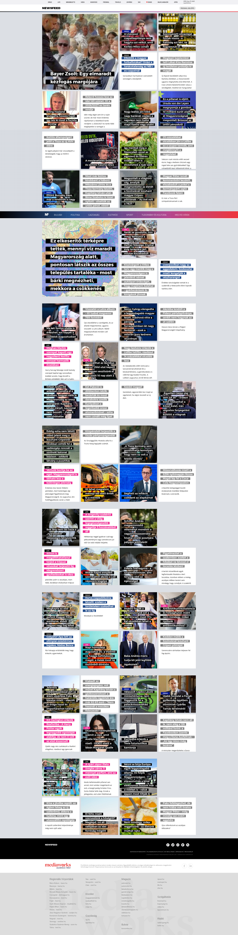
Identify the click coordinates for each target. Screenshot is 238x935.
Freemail (106, 2)
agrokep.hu (90, 923)
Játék (176, 2)
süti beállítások (169, 851)
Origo (50, 2)
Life (59, 2)
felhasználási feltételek (155, 851)
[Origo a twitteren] (172, 844)
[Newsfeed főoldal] (51, 844)
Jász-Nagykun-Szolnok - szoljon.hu (63, 913)
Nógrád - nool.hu (56, 919)
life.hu (159, 885)
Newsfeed (93, 2)
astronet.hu (125, 883)
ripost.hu (160, 879)
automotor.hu (126, 886)
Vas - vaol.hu (91, 879)
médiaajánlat (189, 851)
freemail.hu (161, 901)
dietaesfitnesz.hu (128, 907)
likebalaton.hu (126, 895)
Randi (150, 2)
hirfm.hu (160, 926)
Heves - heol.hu (56, 910)
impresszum (179, 851)
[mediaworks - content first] (58, 866)
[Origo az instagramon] (177, 844)
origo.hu (89, 907)
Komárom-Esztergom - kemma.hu (63, 916)
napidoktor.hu (126, 898)
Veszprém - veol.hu (93, 882)
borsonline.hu (126, 928)
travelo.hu (125, 904)
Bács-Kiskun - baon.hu (58, 883)
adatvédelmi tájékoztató (138, 851)
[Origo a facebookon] (167, 844)
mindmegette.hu (127, 901)
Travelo (118, 2)
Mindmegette (70, 2)
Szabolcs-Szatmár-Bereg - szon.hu (63, 924)
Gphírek (129, 2)
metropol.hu (162, 882)
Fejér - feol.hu (55, 901)
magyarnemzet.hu (93, 898)
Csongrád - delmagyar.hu (60, 895)
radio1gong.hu (163, 923)
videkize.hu (125, 913)
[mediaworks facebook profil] (184, 865)
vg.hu (88, 920)
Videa (83, 2)
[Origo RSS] (187, 844)
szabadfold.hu (91, 901)
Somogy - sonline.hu (58, 921)
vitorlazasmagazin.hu (129, 910)
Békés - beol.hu (56, 889)
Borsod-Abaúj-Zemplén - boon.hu (63, 892)
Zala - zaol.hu (91, 885)
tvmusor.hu (125, 916)
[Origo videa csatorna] (182, 844)
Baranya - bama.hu (57, 886)
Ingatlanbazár (163, 2)
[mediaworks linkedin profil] (190, 865)
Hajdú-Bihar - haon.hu (58, 907)
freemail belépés (187, 8)
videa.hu (160, 907)
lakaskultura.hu (127, 889)
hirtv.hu (88, 904)
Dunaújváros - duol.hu (58, 898)
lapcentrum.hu (163, 910)
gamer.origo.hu (127, 892)
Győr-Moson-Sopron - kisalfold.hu (63, 904)
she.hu (160, 888)
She (139, 2)
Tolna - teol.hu (55, 927)
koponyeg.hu (162, 904)
